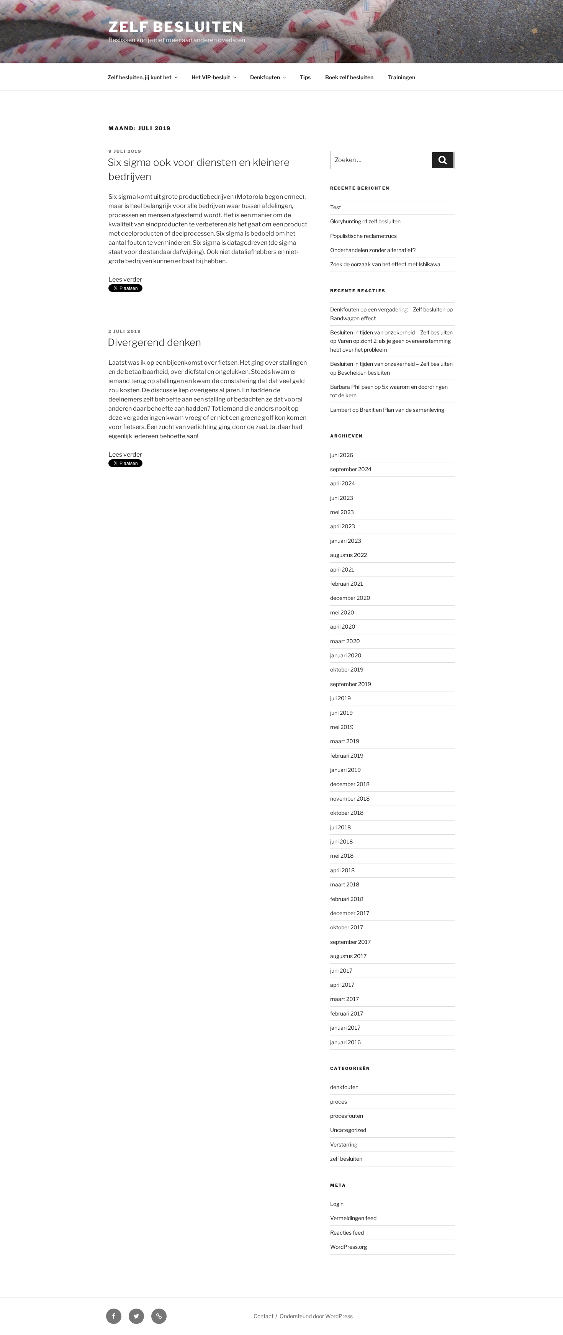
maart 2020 (345, 641)
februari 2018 (346, 899)
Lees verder (125, 279)
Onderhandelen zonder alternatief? (373, 250)
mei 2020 (342, 612)
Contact (263, 1316)
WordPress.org (348, 1246)
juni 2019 (341, 712)
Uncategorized (348, 1130)
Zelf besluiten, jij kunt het (140, 77)
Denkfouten (265, 77)
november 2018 (350, 798)
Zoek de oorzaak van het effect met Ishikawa (385, 264)
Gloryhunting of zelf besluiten (365, 221)
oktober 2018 (346, 812)
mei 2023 (342, 512)
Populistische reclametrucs (363, 236)
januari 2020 (346, 655)
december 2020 (350, 598)
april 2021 (342, 569)
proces (338, 1101)
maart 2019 (344, 741)
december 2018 (350, 784)
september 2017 (350, 942)
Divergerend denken (154, 342)
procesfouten (346, 1115)
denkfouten (344, 1087)
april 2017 (342, 984)
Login (337, 1204)
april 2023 (342, 526)
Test (335, 207)
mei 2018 (342, 855)
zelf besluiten (346, 1158)
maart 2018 (344, 884)
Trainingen (401, 77)
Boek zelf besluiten (349, 77)
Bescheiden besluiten (363, 372)
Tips (305, 77)
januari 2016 (345, 1042)
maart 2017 (344, 999)
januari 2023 (345, 540)
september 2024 (351, 469)
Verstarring (343, 1144)
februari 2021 (346, 583)
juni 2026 (341, 455)
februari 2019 (346, 755)
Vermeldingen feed (353, 1218)
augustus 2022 (348, 555)
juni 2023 (341, 498)
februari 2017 (346, 1013)
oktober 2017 (346, 927)
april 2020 (342, 626)
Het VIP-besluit (210, 77)
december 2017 (349, 913)
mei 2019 (342, 727)
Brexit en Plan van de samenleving (402, 409)
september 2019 (350, 684)
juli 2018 (340, 827)
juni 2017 (341, 970)
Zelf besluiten (176, 26)
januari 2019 (345, 770)
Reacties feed (347, 1232)
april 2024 (342, 483)
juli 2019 (340, 698)
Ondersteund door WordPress (316, 1316)
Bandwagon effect (353, 318)
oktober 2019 (346, 669)
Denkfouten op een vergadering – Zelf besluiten (387, 309)
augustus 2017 (348, 956)
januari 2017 (345, 1027)
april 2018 (342, 870)
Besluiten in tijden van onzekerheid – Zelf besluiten (391, 332)
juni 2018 (341, 841)
